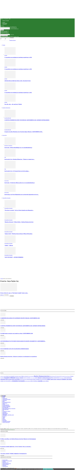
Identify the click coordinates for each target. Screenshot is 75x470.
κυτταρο (10, 379)
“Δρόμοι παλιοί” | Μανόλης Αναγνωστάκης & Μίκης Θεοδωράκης (18, 233)
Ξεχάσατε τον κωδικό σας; (4, 30)
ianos (10, 376)
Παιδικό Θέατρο (5, 413)
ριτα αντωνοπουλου (43, 379)
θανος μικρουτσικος (55, 377)
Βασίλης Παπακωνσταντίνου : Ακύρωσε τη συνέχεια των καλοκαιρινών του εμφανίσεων (18, 356)
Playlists (3, 45)
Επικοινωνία (4, 24)
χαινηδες (40, 381)
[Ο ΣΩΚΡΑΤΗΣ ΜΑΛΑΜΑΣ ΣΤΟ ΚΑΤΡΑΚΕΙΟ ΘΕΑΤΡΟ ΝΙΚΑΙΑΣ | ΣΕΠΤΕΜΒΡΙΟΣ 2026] (3, 316)
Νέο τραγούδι (63, 376)
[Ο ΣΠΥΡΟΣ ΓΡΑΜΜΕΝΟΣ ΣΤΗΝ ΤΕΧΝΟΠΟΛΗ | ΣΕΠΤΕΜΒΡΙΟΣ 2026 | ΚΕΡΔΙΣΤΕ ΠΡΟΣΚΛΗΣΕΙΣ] (10, 117)
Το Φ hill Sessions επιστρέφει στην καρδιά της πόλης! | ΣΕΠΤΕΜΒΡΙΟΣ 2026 (16, 333)
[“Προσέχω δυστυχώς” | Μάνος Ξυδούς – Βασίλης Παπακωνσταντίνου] (10, 219)
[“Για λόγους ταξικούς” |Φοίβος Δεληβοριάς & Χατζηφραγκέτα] (3, 451)
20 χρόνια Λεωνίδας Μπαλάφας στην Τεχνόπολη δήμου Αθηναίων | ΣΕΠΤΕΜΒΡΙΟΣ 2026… (23, 131)
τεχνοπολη (21, 381)
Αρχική (3, 22)
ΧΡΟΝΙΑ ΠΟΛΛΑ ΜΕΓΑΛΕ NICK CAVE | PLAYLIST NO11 (17, 80)
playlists (5, 55)
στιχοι (11, 381)
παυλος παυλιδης (36, 379)
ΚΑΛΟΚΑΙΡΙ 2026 (7, 118)
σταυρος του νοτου (66, 379)
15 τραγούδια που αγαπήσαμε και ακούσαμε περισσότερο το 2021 (18, 92)
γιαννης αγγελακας (27, 377)
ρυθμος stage (50, 379)
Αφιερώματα (4, 400)
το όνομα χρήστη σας (13, 27)
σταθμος (3, 417)
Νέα (5, 157)
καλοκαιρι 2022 (4, 379)
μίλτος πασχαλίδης (16, 379)
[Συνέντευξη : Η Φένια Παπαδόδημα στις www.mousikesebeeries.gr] (10, 144)
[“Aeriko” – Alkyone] (10, 242)
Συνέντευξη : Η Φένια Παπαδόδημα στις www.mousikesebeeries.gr (18, 147)
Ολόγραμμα (4, 412)
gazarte (7, 376)
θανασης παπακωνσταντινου (44, 377)
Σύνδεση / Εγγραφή (5, 20)
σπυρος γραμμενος (57, 379)
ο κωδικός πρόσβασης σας (14, 28)
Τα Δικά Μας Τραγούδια (8, 208)
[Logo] (2, 40)
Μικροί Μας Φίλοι (5, 409)
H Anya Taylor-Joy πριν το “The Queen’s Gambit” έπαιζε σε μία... (14, 292)
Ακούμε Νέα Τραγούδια (6, 399)
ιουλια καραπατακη (68, 377)
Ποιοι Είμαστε (4, 23)
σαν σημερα (4, 415)
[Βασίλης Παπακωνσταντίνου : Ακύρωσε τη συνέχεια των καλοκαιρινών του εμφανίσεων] (3, 354)
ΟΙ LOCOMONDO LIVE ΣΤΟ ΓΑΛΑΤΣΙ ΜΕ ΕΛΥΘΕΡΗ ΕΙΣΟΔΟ (14, 348)
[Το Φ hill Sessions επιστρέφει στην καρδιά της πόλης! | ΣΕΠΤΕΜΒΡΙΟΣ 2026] (3, 331)
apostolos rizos (2, 376)
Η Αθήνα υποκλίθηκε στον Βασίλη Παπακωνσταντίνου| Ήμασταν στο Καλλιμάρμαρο (18, 438)
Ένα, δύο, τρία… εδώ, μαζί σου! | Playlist (13, 104)
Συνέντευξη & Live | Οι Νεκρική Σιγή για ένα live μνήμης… (16, 171)
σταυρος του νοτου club (5, 381)
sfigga (22, 376)
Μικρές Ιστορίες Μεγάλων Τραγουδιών (8, 408)
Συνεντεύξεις (4, 135)
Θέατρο (51, 376)
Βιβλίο (3, 401)
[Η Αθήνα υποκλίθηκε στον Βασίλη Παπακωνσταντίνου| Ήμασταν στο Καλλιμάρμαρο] (3, 436)
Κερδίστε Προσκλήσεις (6, 405)
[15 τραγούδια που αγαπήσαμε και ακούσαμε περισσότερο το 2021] (10, 89)
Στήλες (3, 418)
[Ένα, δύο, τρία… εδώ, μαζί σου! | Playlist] (10, 101)
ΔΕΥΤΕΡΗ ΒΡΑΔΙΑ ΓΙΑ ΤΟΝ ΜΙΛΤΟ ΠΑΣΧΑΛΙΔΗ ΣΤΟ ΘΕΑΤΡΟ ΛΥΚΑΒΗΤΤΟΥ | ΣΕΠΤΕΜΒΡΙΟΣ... (23, 341)
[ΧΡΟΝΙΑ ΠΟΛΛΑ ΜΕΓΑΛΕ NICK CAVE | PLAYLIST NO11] (10, 77)
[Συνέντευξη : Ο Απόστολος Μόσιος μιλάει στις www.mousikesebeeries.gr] (10, 179)
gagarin (5, 376)
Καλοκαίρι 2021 (54, 376)
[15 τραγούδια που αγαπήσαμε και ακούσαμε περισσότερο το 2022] (10, 66)
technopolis (26, 376)
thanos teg (2, 294)
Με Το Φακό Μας (5, 407)
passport (19, 376)
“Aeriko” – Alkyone (8, 245)
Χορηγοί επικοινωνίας (6, 422)
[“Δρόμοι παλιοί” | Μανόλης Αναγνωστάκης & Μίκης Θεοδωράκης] (10, 230)
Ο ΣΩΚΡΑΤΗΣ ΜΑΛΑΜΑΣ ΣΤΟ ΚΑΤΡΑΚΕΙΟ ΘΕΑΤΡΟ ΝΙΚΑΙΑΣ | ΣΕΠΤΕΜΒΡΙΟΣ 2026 (20, 318)
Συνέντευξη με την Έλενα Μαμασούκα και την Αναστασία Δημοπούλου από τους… (21, 194)
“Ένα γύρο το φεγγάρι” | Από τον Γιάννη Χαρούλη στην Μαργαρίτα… (19, 210)
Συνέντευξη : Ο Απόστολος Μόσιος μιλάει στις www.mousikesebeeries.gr (19, 182)
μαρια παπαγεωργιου (23, 379)
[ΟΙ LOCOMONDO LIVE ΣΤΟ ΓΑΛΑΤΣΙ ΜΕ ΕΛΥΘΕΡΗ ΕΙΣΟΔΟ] (3, 346)
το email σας (12, 34)
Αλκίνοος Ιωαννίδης (31, 376)
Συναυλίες (4, 419)
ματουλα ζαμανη (30, 379)
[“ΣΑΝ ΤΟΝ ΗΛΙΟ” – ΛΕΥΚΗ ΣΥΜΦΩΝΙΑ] (10, 254)
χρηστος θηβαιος (46, 381)
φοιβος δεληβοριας (34, 381)
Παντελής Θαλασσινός (67, 376)
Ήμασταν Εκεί (4, 403)
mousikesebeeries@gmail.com (10, 429)
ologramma (16, 376)
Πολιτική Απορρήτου (3, 31)
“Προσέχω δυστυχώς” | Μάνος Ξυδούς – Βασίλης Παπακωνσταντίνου (18, 222)
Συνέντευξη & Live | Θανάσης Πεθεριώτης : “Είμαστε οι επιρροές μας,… (19, 159)
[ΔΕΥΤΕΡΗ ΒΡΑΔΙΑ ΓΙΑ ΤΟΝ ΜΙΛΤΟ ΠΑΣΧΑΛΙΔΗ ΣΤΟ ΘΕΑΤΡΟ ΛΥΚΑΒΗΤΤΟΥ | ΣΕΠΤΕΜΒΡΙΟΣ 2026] (3, 339)
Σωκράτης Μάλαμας (10, 377)
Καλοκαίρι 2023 (59, 376)
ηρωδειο (36, 377)
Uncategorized (4, 398)
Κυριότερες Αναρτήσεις (8, 145)
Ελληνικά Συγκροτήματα (6, 402)
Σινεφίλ (3, 416)
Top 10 (3, 397)
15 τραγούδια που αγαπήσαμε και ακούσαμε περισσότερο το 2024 (18, 57)
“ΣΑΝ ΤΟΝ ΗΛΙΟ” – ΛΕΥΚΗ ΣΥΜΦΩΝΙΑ (13, 257)
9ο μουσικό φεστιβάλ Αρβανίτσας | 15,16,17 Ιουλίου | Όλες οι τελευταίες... (15, 446)
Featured (3, 395)
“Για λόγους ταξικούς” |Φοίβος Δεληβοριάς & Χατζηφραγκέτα (13, 453)
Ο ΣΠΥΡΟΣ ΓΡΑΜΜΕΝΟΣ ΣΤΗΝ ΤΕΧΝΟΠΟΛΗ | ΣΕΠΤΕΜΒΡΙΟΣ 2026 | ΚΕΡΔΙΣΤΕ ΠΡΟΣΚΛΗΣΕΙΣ (26, 120)
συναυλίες (15, 381)
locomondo (12, 376)
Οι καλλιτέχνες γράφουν (6, 411)
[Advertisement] (37, 266)
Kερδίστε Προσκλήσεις (6, 107)
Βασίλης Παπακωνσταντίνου (41, 376)
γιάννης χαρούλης (19, 377)
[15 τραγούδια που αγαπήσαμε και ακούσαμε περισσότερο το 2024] (10, 54)
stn (24, 376)
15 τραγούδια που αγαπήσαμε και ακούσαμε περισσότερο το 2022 (18, 69)
